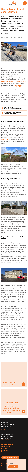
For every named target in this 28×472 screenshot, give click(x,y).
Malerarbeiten (18, 85)
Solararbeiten (5, 87)
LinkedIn (3, 466)
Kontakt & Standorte (7, 444)
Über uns (4, 448)
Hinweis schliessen (13, 466)
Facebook (4, 464)
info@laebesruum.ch (7, 430)
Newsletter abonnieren (10, 457)
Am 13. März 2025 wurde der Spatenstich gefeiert (12, 113)
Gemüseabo (4, 139)
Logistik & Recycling (7, 81)
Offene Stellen (5, 446)
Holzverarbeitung (21, 81)
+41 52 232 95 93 (6, 440)
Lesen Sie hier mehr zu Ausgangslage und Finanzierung (13, 107)
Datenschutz (5, 452)
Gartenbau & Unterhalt (19, 87)
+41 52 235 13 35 (6, 428)
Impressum (4, 450)
